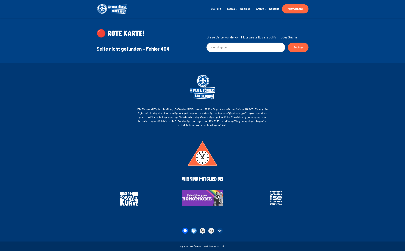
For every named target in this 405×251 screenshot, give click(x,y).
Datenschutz (200, 246)
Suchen (298, 47)
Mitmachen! (295, 8)
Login (222, 246)
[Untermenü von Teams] (236, 9)
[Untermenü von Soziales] (252, 9)
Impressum (185, 246)
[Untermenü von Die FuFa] (223, 9)
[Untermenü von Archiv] (265, 9)
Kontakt (212, 246)
